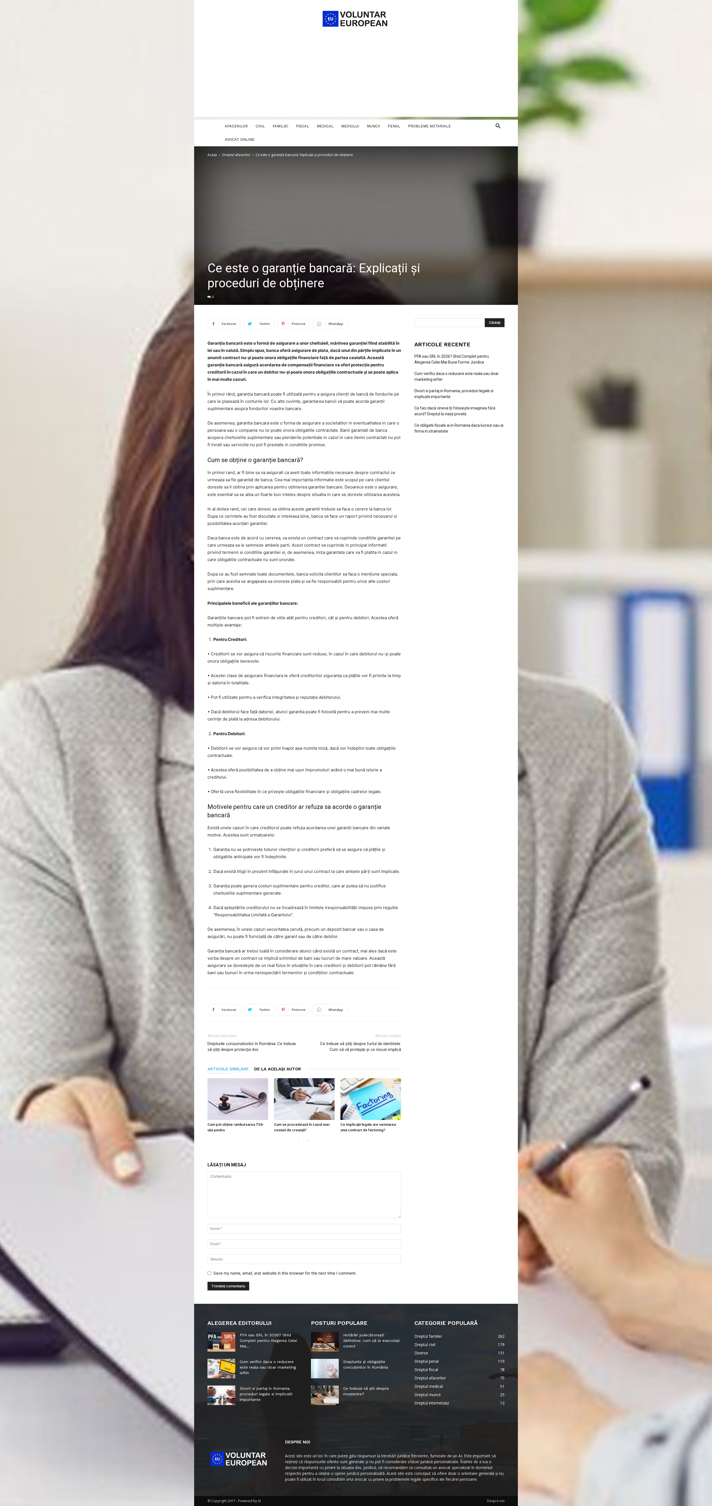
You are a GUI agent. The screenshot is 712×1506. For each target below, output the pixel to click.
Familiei (280, 126)
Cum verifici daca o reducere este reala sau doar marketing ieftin (456, 376)
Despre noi (496, 1500)
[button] (498, 126)
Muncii (373, 126)
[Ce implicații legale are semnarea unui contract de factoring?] (370, 1099)
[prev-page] (298, 1141)
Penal (394, 126)
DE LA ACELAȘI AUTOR (277, 1069)
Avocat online (239, 139)
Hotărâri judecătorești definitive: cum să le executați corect (371, 1340)
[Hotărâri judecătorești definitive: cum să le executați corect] (325, 1342)
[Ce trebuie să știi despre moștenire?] (325, 1395)
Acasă (212, 154)
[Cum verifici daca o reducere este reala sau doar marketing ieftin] (221, 1368)
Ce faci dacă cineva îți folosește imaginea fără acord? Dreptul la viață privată (454, 411)
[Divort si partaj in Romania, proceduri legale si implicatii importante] (221, 1395)
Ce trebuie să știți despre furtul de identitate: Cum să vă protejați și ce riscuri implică (360, 1046)
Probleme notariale (429, 126)
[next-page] (307, 1141)
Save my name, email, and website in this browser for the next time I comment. (285, 1273)
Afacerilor (236, 126)
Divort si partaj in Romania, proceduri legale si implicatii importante (453, 394)
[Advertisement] (356, 78)
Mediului (350, 126)
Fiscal (302, 126)
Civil (260, 126)
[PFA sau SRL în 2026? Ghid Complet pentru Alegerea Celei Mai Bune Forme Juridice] (221, 1342)
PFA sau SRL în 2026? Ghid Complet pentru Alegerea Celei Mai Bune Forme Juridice (451, 359)
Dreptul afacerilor (236, 154)
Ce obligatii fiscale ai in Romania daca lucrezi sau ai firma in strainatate (458, 428)
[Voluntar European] (356, 18)
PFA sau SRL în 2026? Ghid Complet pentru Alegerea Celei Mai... (268, 1340)
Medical (325, 126)
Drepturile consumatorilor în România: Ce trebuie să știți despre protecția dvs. (251, 1046)
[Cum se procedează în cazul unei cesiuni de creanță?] (304, 1099)
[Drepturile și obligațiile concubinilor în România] (325, 1368)
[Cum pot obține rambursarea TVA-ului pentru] (237, 1099)
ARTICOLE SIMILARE (228, 1069)
